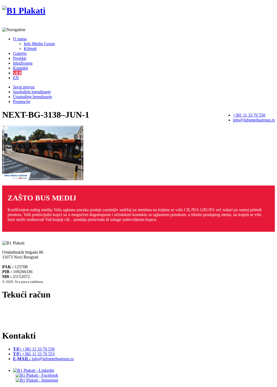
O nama (20, 39)
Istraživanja (22, 63)
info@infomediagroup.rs (254, 120)
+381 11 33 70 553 (34, 354)
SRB (17, 73)
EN (16, 77)
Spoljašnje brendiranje (32, 92)
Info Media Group (39, 43)
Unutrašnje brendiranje (32, 96)
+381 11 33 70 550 (249, 115)
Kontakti (20, 68)
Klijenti (30, 48)
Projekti (19, 58)
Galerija (20, 53)
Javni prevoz (24, 87)
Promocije (21, 101)
